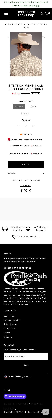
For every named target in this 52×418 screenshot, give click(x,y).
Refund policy (10, 324)
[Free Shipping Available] (5, 230)
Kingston (33, 288)
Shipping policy (10, 409)
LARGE (33, 107)
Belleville (19, 288)
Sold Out (26, 164)
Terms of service (36, 404)
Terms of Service (12, 320)
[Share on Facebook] (22, 191)
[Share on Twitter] (26, 191)
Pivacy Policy (10, 328)
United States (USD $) (18, 376)
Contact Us (9, 316)
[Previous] (8, 36)
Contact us (25, 186)
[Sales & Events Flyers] (14, 238)
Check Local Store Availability (26, 139)
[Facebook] (5, 390)
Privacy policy (22, 404)
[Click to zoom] (43, 37)
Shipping (8, 337)
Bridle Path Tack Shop (26, 14)
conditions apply (30, 5)
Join (26, 365)
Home (7, 24)
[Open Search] (42, 13)
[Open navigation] (6, 13)
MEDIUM (20, 107)
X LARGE (26, 114)
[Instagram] (8, 390)
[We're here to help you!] (28, 230)
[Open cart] (46, 13)
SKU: (14, 180)
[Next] (15, 36)
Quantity (26, 120)
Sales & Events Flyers (29, 236)
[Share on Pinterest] (30, 191)
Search (7, 332)
